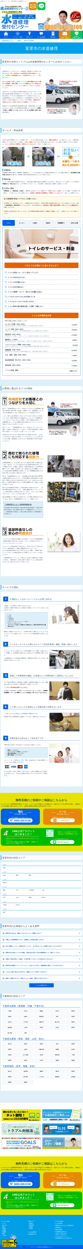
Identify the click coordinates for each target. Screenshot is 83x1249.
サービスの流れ (59, 1221)
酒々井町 (10, 1033)
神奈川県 (31, 1225)
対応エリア (29, 37)
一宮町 (73, 1055)
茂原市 (25, 1044)
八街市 (25, 1027)
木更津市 (26, 1071)
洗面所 (4, 1228)
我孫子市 (41, 1022)
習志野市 (41, 1016)
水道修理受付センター (8, 40)
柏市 (57, 1016)
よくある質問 (41, 37)
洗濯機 (4, 1231)
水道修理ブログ (32, 1234)
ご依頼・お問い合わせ (61, 1233)
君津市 (73, 1071)
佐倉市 (25, 1016)
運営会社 (53, 37)
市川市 (25, 1011)
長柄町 (57, 1060)
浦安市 (73, 1022)
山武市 (25, 1049)
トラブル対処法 (32, 1231)
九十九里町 (25, 1055)
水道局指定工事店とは (61, 1231)
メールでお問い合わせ (65, 36)
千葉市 (10, 1011)
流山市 (10, 1022)
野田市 (73, 1011)
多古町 (73, 1049)
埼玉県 (31, 1226)
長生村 (25, 1060)
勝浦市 (41, 1071)
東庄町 (10, 1055)
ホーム (6, 37)
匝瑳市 (73, 1044)
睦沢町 (10, 1060)
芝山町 (41, 1055)
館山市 (10, 1071)
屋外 (3, 1233)
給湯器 (4, 1230)
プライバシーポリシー (61, 1235)
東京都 (31, 1223)
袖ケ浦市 (26, 1076)
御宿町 (10, 1082)
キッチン (4, 1225)
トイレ (4, 1223)
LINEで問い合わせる (62, 842)
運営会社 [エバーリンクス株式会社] (64, 1225)
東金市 (41, 1044)
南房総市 (57, 1076)
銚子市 (10, 1044)
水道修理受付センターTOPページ (63, 1238)
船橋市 (41, 1011)
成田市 (10, 1016)
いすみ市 (41, 1076)
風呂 (3, 1226)
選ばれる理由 (58, 1229)
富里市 (73, 1027)
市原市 (73, 1016)
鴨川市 (57, 1071)
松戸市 (57, 1011)
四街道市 (10, 1027)
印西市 (41, 1027)
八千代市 (26, 1022)
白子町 (41, 1060)
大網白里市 (41, 1049)
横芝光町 (57, 1055)
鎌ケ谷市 (57, 1022)
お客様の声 (58, 1227)
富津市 (10, 1076)
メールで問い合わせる (63, 820)
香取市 (10, 1049)
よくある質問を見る (41, 985)
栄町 (26, 1033)
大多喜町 (73, 1076)
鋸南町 (25, 1082)
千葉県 (19, 40)
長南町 (73, 1060)
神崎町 (57, 1049)
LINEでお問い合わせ (76, 36)
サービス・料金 (17, 37)
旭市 (57, 1044)
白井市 (57, 1027)
